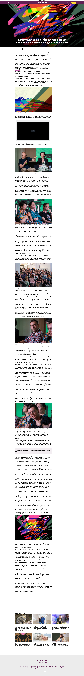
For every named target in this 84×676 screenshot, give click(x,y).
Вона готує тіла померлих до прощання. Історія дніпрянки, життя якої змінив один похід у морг (60, 627)
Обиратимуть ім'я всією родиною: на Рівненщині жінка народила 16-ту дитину (41, 645)
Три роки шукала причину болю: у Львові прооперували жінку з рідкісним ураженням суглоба (41, 627)
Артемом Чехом (25, 64)
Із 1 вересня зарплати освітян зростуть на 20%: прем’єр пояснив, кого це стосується (60, 645)
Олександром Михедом (34, 64)
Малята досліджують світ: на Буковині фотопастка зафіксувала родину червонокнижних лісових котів (23, 628)
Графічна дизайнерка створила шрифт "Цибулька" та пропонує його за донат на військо (22, 645)
